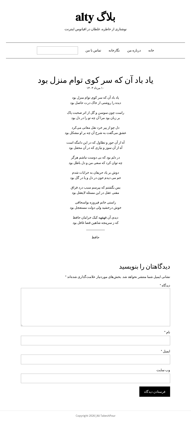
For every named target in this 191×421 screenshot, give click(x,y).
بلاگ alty (96, 16)
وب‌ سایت (163, 370)
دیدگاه (165, 285)
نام (167, 332)
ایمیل (165, 351)
